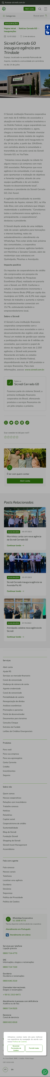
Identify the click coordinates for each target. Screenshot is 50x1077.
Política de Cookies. (19, 1041)
